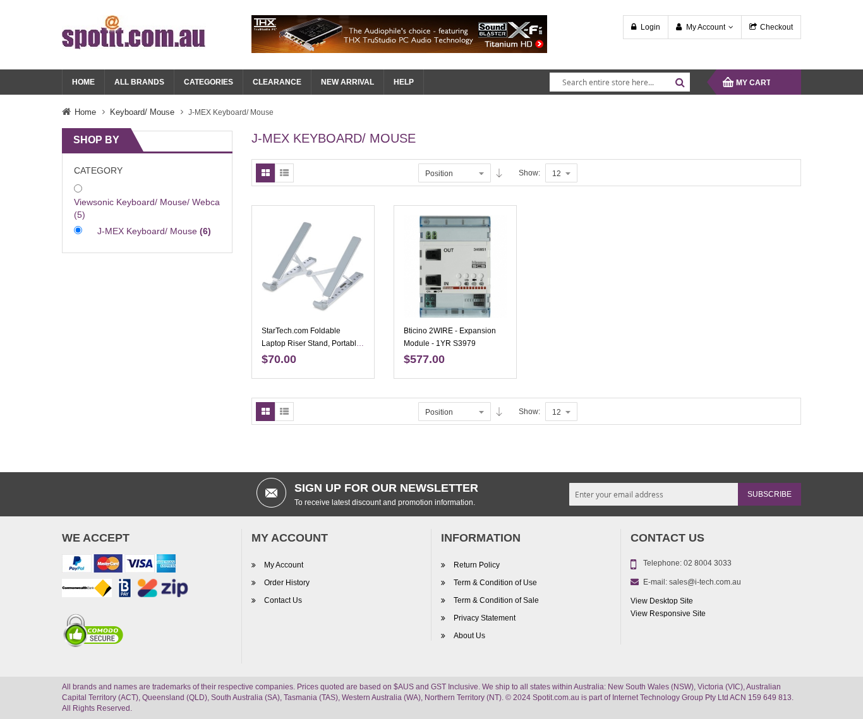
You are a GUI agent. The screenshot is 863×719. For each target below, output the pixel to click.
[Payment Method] (87, 590)
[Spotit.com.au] (134, 31)
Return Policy (477, 565)
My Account (705, 27)
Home (85, 112)
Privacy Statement (485, 618)
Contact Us (283, 600)
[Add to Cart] (360, 234)
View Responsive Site (668, 613)
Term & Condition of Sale (496, 600)
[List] (284, 172)
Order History (287, 582)
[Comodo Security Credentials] (93, 632)
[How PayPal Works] (119, 565)
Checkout (776, 27)
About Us (469, 635)
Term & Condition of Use (495, 582)
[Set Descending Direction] (499, 172)
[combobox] (620, 82)
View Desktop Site (662, 601)
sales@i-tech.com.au (705, 582)
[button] (360, 278)
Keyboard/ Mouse (142, 112)
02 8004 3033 (708, 563)
